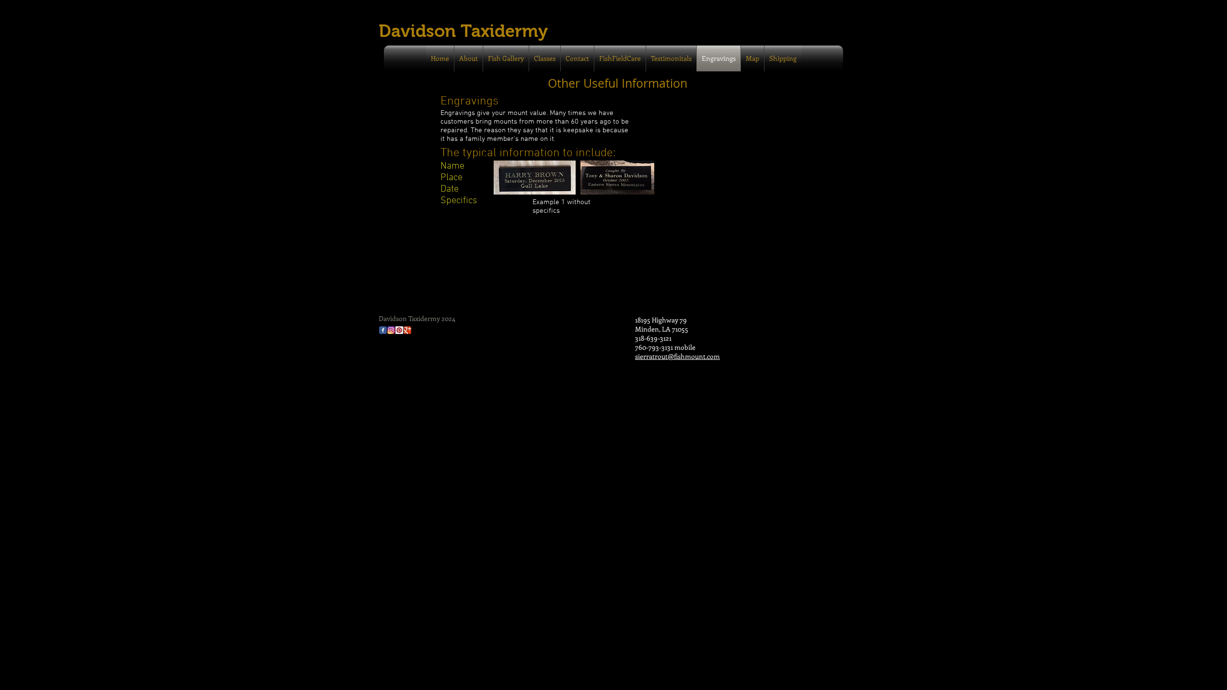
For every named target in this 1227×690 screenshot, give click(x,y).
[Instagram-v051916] (391, 330)
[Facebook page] (383, 330)
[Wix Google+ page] (407, 330)
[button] (782, 58)
